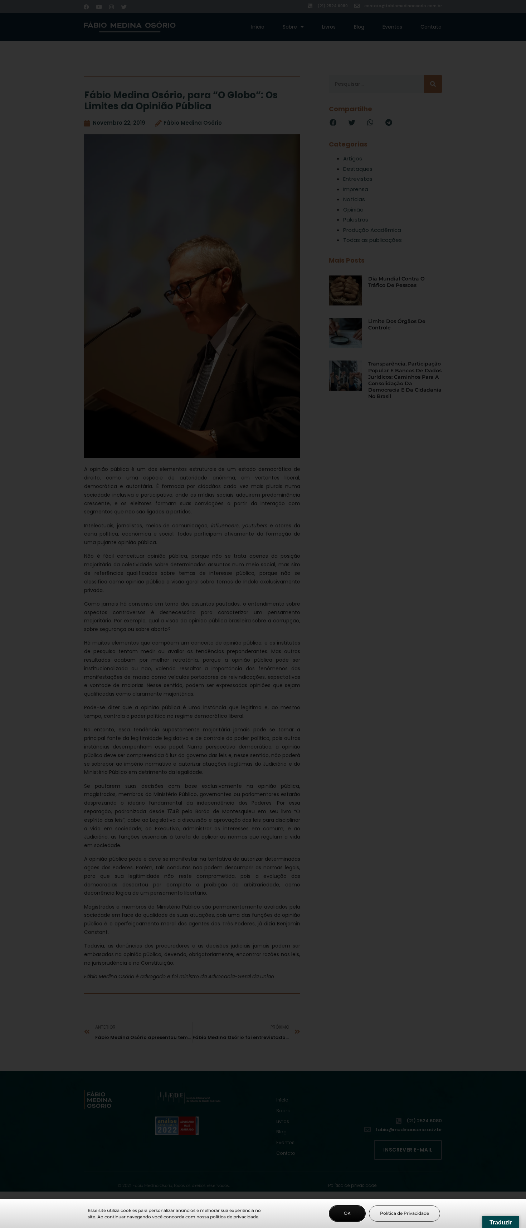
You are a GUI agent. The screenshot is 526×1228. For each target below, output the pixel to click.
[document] (263, 614)
